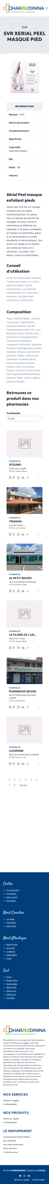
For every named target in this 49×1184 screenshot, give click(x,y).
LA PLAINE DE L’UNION (24, 634)
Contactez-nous (10, 1152)
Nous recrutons (10, 1148)
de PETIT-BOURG (20, 578)
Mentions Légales (11, 1100)
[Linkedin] (29, 1176)
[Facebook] (20, 1176)
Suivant (23, 785)
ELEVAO (41, 1170)
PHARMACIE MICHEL (23, 691)
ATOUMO (15, 464)
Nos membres (9, 1140)
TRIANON (15, 521)
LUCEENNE (16, 750)
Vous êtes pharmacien (13, 1144)
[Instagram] (24, 1176)
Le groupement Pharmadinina (16, 1137)
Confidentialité (10, 1104)
